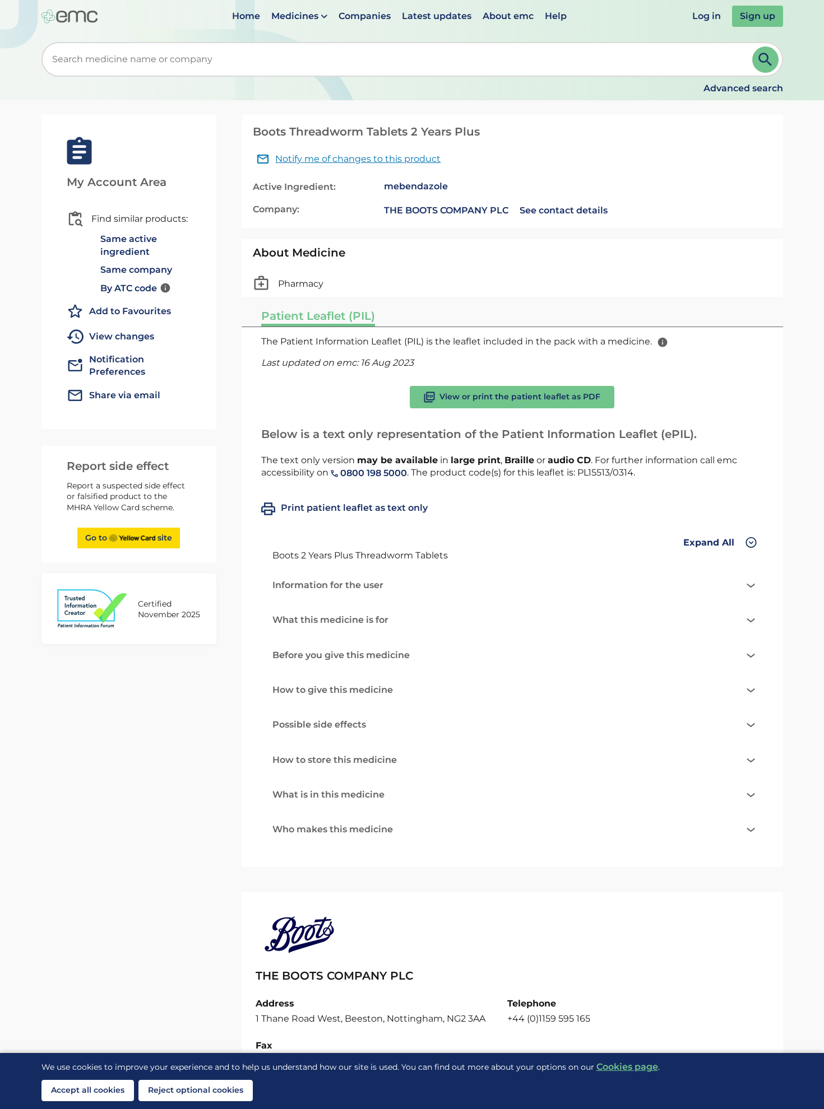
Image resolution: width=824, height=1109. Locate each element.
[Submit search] (765, 59)
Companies (365, 16)
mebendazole (416, 186)
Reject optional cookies (195, 1090)
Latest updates (436, 16)
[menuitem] (246, 16)
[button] (299, 16)
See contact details (564, 210)
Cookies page (627, 1066)
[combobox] (399, 59)
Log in (706, 16)
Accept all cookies (87, 1090)
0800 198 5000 (372, 473)
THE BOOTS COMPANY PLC (446, 210)
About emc (508, 16)
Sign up (757, 16)
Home (246, 16)
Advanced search (743, 88)
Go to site (128, 538)
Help (556, 16)
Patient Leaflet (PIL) (318, 316)
